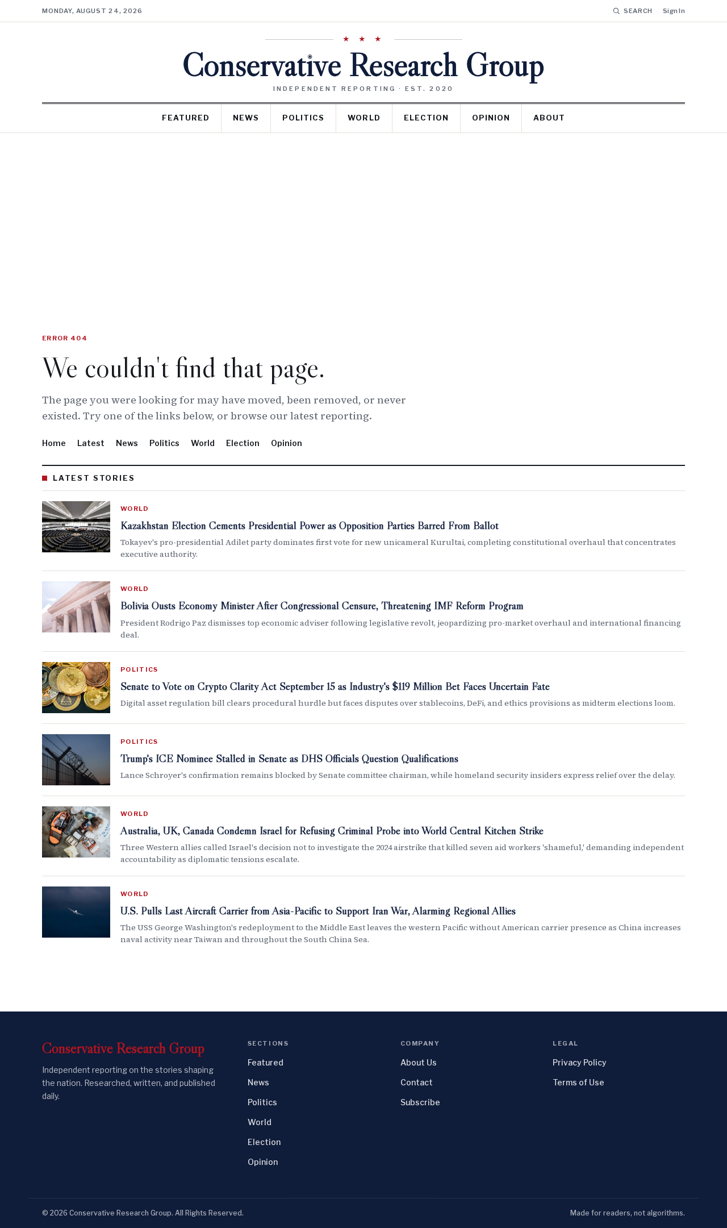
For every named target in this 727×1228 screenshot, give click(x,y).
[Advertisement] (363, 218)
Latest (91, 443)
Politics (303, 117)
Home (54, 443)
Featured (186, 117)
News (246, 117)
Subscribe (420, 1102)
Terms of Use (578, 1082)
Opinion (491, 117)
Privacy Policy (580, 1062)
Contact (416, 1082)
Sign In (674, 11)
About (549, 117)
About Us (418, 1062)
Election (426, 117)
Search (638, 11)
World (364, 117)
